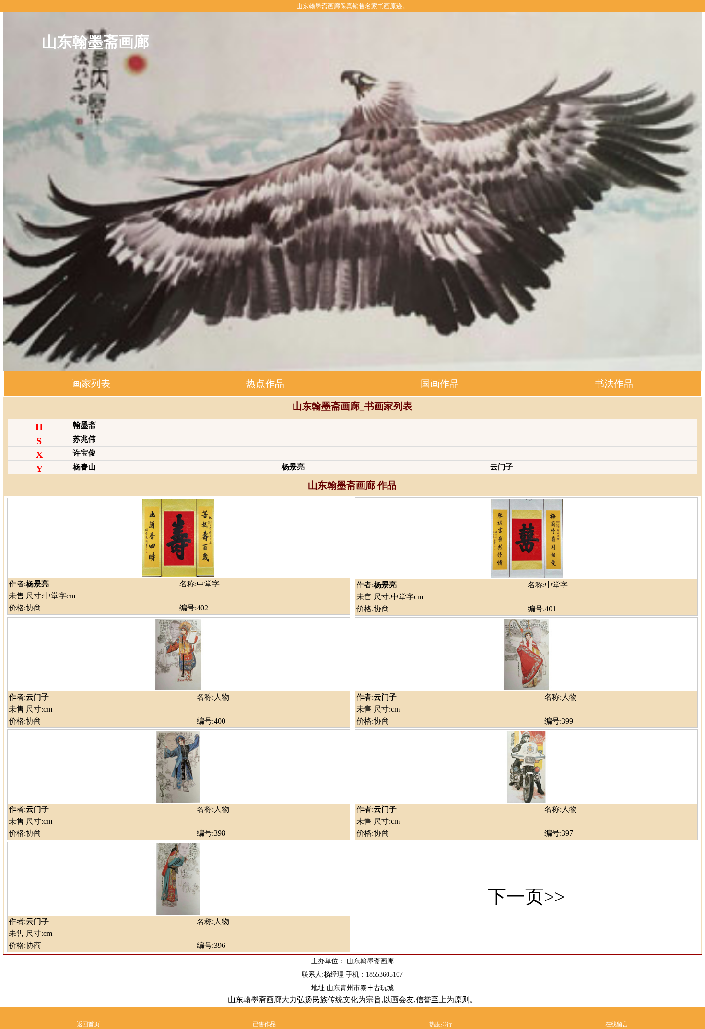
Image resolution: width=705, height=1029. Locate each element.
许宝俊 (84, 453)
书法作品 (614, 383)
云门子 (501, 467)
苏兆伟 (84, 439)
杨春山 (84, 467)
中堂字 (208, 584)
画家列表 (91, 383)
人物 (221, 697)
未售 (17, 596)
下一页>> (526, 897)
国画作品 (440, 383)
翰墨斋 (84, 425)
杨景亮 (293, 467)
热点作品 (265, 383)
